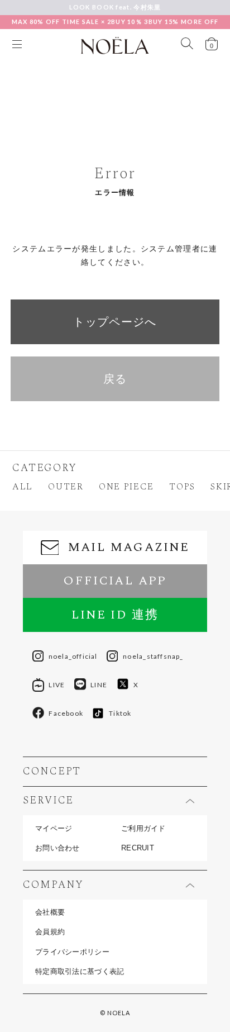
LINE (98, 685)
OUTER (65, 487)
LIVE (57, 685)
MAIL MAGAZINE (129, 547)
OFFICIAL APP (114, 581)
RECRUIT (137, 848)
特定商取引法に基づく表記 (79, 971)
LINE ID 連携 (115, 615)
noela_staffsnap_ (153, 656)
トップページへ (114, 322)
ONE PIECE (126, 487)
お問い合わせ (57, 848)
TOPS (182, 487)
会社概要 (50, 912)
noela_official (73, 656)
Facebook (66, 713)
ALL (22, 487)
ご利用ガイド (143, 828)
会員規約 (50, 931)
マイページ (53, 828)
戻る (115, 379)
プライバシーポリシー (72, 951)
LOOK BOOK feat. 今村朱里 (115, 7)
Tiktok (120, 713)
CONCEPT (52, 772)
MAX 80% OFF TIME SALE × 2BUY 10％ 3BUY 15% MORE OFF (115, 21)
